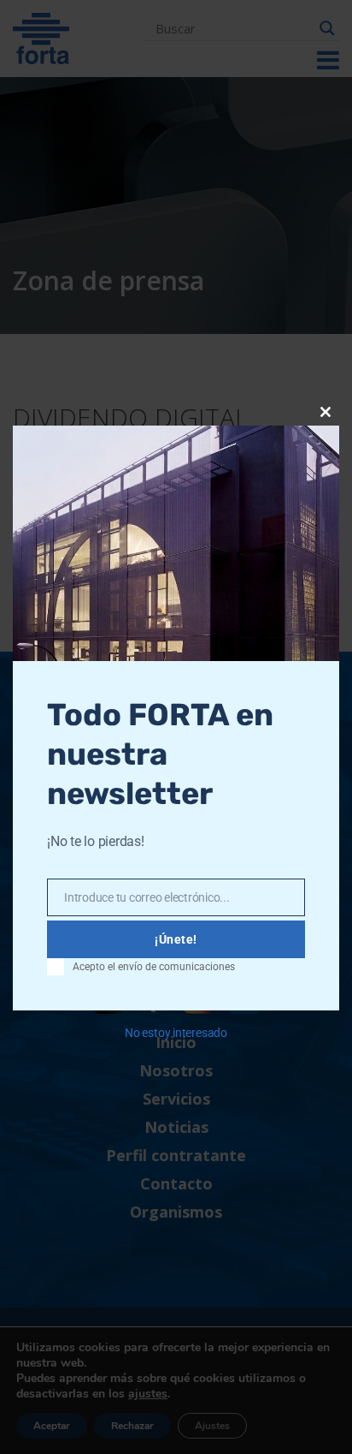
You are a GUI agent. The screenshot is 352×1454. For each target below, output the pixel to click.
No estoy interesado (176, 1033)
